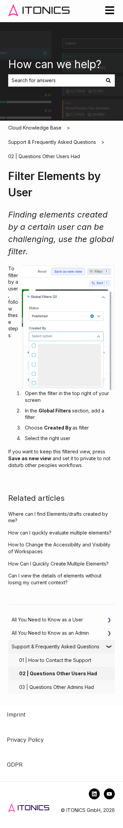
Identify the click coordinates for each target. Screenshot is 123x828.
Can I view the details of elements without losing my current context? (54, 579)
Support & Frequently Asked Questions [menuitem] (55, 646)
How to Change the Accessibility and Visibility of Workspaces (59, 548)
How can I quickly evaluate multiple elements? (59, 533)
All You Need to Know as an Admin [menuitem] (50, 633)
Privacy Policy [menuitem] (25, 739)
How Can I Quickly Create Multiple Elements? (58, 564)
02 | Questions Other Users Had (44, 156)
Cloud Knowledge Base (35, 128)
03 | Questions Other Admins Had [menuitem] (56, 687)
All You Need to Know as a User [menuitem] (47, 619)
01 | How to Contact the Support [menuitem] (55, 660)
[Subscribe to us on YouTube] (109, 793)
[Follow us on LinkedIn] (94, 793)
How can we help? (54, 64)
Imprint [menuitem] (16, 714)
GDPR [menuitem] (15, 764)
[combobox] (55, 80)
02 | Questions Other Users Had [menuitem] (58, 673)
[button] (109, 621)
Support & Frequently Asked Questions (52, 142)
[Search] (108, 80)
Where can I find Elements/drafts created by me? (58, 517)
